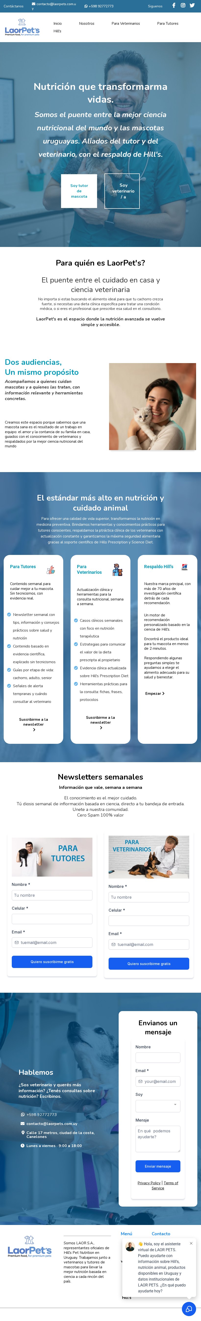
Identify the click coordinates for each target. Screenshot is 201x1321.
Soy (139, 1094)
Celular (20, 908)
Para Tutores (167, 23)
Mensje (142, 1120)
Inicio (57, 23)
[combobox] (158, 1106)
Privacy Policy (149, 1183)
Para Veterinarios (126, 23)
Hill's (57, 31)
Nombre (21, 884)
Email (18, 932)
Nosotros (86, 23)
